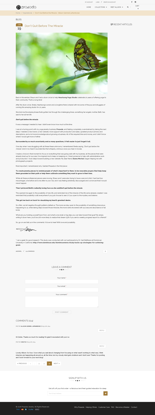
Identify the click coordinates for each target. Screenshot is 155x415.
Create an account (109, 2)
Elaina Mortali (78, 159)
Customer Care (104, 407)
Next (56, 363)
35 (49, 363)
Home (18, 13)
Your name (61, 278)
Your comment (62, 294)
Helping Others (91, 407)
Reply (101, 330)
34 (44, 363)
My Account (89, 2)
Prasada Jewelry (28, 407)
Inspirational (27, 13)
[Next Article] (105, 251)
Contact (134, 407)
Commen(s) (30, 251)
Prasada (60, 129)
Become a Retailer (122, 407)
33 (39, 363)
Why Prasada (79, 407)
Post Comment (61, 312)
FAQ (112, 407)
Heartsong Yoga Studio (67, 97)
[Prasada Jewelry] (28, 7)
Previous (23, 363)
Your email (61, 286)
